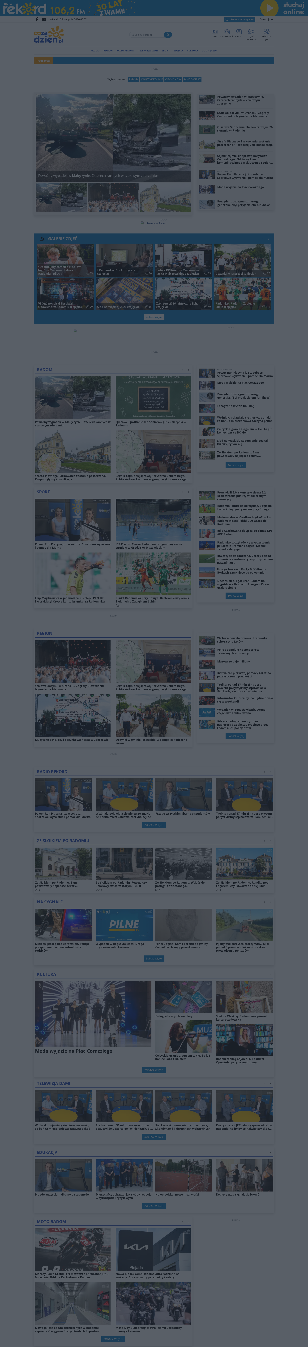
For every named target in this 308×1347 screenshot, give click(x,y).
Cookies (114, 728)
